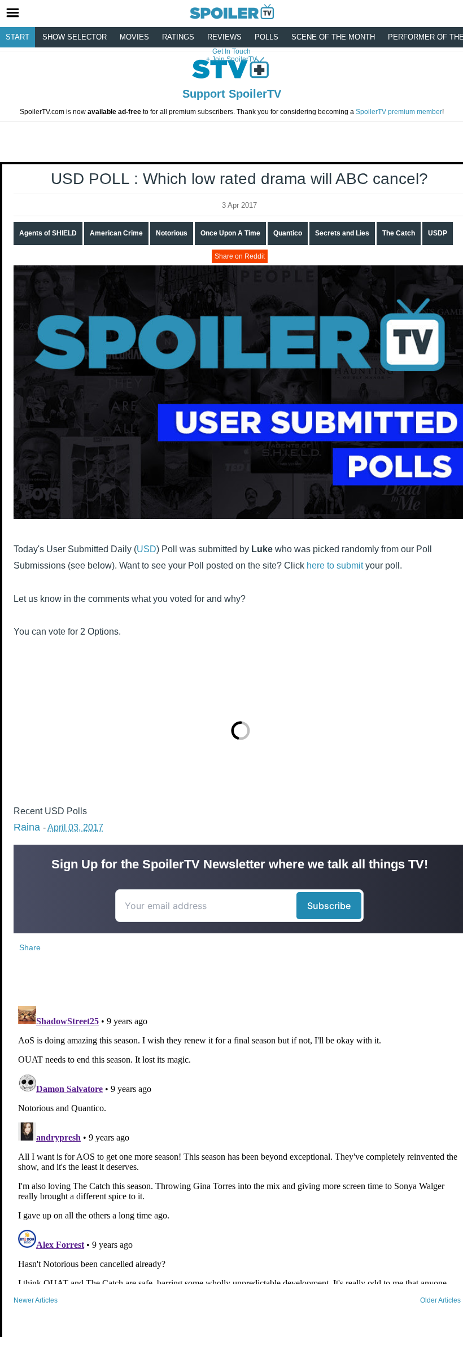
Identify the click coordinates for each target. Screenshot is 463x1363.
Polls (266, 37)
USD (146, 549)
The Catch (398, 233)
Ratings (178, 37)
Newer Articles (36, 1300)
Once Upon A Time (230, 233)
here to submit (335, 565)
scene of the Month (333, 37)
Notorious (171, 233)
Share (30, 947)
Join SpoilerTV (233, 59)
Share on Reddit (240, 256)
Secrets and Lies (342, 233)
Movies (134, 37)
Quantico (287, 233)
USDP (437, 233)
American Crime (116, 233)
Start (17, 37)
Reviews (224, 37)
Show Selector (74, 37)
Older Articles (440, 1300)
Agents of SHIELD (48, 233)
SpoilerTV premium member (399, 112)
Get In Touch (231, 51)
